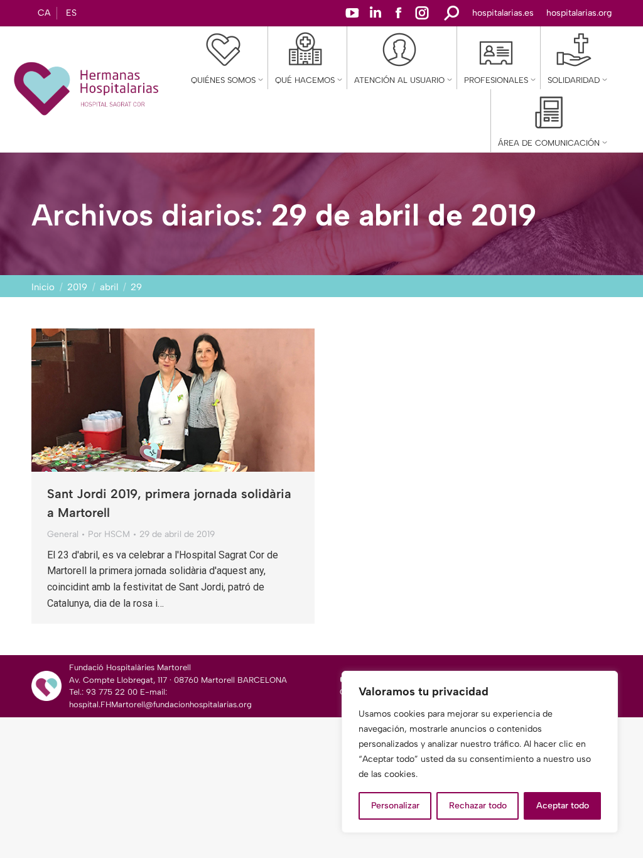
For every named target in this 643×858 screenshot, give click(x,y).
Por (109, 534)
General (62, 534)
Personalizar (395, 805)
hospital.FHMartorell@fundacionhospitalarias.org (160, 704)
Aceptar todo (562, 805)
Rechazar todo (478, 805)
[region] (480, 752)
